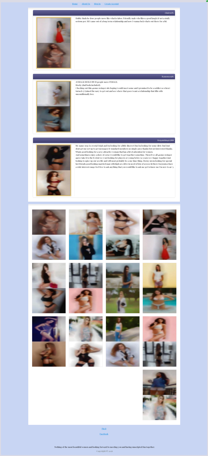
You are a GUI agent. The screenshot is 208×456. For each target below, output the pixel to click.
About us (86, 3)
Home (75, 3)
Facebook (104, 434)
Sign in (97, 3)
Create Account (112, 3)
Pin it (104, 428)
